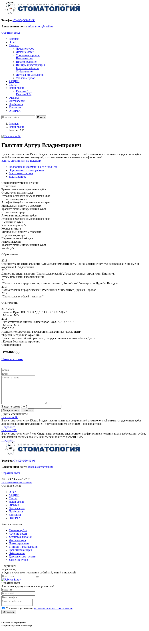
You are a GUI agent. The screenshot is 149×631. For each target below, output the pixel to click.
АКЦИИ (14, 81)
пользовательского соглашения (53, 608)
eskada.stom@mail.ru (40, 26)
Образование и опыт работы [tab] (26, 170)
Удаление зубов (25, 78)
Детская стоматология (29, 74)
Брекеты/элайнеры (27, 68)
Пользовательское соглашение (16, 482)
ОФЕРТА (15, 110)
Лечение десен (25, 51)
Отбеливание (24, 71)
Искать (41, 117)
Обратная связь (10, 32)
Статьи (13, 84)
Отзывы (14, 97)
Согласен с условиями (39, 608)
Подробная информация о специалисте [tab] (33, 166)
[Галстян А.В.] (11, 136)
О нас (12, 42)
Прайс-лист (16, 104)
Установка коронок (28, 55)
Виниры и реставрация (30, 64)
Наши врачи (16, 87)
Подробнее (8, 427)
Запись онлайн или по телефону (21, 160)
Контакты (15, 107)
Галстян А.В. (24, 91)
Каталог (14, 45)
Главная (14, 38)
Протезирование (26, 61)
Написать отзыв (12, 359)
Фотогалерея (17, 100)
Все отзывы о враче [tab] (21, 173)
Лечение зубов (25, 48)
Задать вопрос (17, 176)
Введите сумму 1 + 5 (14, 406)
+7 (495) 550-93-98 (24, 20)
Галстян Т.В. (23, 94)
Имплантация (24, 58)
